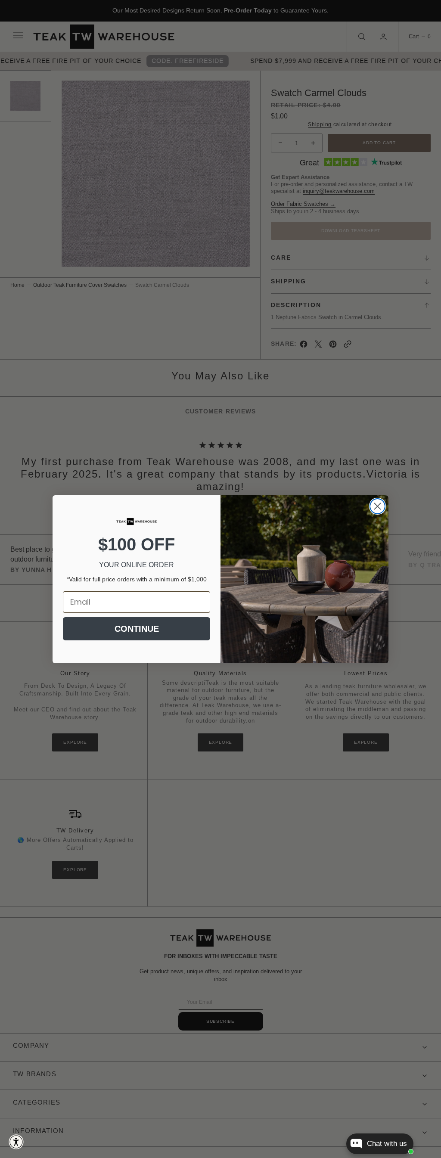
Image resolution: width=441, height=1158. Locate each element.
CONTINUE (137, 628)
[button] (16, 1141)
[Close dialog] (377, 506)
